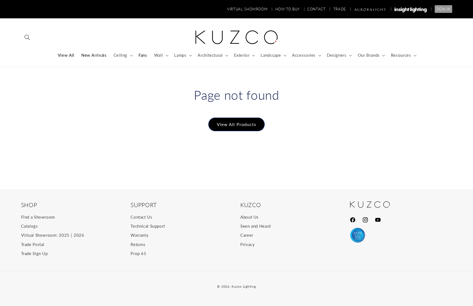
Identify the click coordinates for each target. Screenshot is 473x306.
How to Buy (290, 9)
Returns (138, 244)
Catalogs (29, 226)
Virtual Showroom (249, 9)
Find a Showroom (38, 217)
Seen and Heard (255, 226)
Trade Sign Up (34, 253)
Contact (319, 9)
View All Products (236, 124)
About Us (249, 217)
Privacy (247, 244)
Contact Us (141, 217)
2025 (64, 235)
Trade (342, 9)
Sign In (443, 9)
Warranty (139, 235)
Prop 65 (138, 253)
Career (246, 235)
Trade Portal (33, 244)
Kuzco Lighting (244, 286)
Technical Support (148, 226)
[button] (27, 37)
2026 (79, 235)
